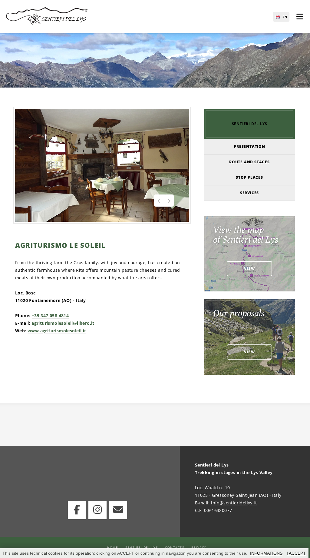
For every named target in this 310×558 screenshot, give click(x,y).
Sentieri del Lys (141, 547)
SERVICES (249, 192)
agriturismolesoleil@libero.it (62, 323)
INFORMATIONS (266, 553)
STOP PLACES (249, 177)
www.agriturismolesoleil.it (57, 331)
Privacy (198, 547)
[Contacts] (118, 510)
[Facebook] (77, 510)
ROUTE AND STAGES (249, 161)
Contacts (174, 547)
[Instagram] (97, 510)
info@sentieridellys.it (234, 503)
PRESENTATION (249, 146)
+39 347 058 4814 (50, 315)
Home (112, 547)
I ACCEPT (296, 553)
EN (284, 17)
